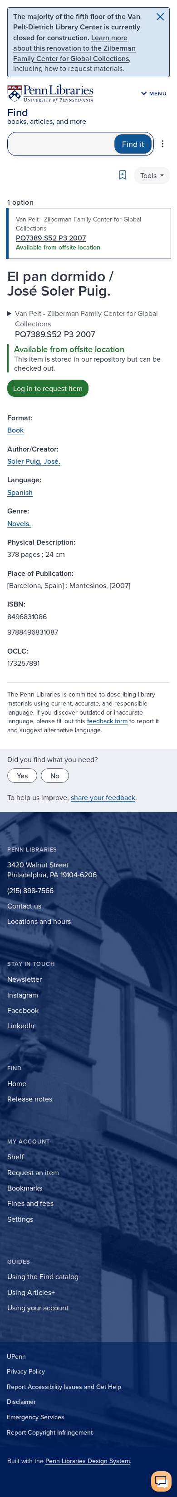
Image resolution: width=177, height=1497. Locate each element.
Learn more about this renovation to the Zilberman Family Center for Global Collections (74, 48)
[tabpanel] (88, 352)
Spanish (20, 492)
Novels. (19, 523)
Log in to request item (48, 388)
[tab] (88, 233)
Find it (133, 144)
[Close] (160, 17)
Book (15, 430)
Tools (149, 175)
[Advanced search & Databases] (163, 143)
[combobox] (61, 144)
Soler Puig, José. (33, 461)
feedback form (107, 720)
